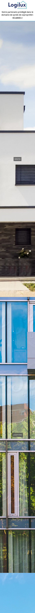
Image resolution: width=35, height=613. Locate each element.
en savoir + (17, 17)
